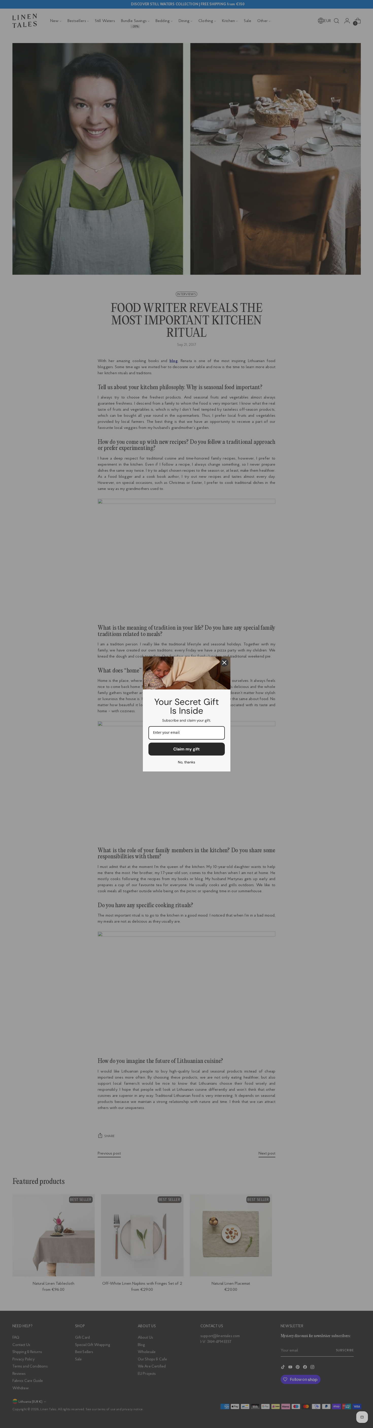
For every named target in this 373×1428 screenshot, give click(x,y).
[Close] (224, 663)
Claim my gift (186, 749)
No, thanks (186, 762)
